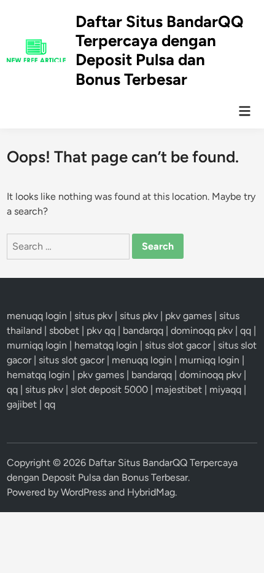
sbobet (64, 330)
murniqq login (37, 345)
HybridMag (151, 492)
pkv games (188, 316)
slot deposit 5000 (109, 389)
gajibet (22, 404)
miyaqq (225, 389)
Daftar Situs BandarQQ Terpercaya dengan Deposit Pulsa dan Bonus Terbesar (160, 50)
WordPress (83, 492)
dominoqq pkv (202, 330)
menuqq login (37, 316)
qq (245, 330)
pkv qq (101, 330)
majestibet (178, 389)
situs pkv (93, 316)
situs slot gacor (178, 345)
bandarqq (143, 330)
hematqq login (106, 345)
